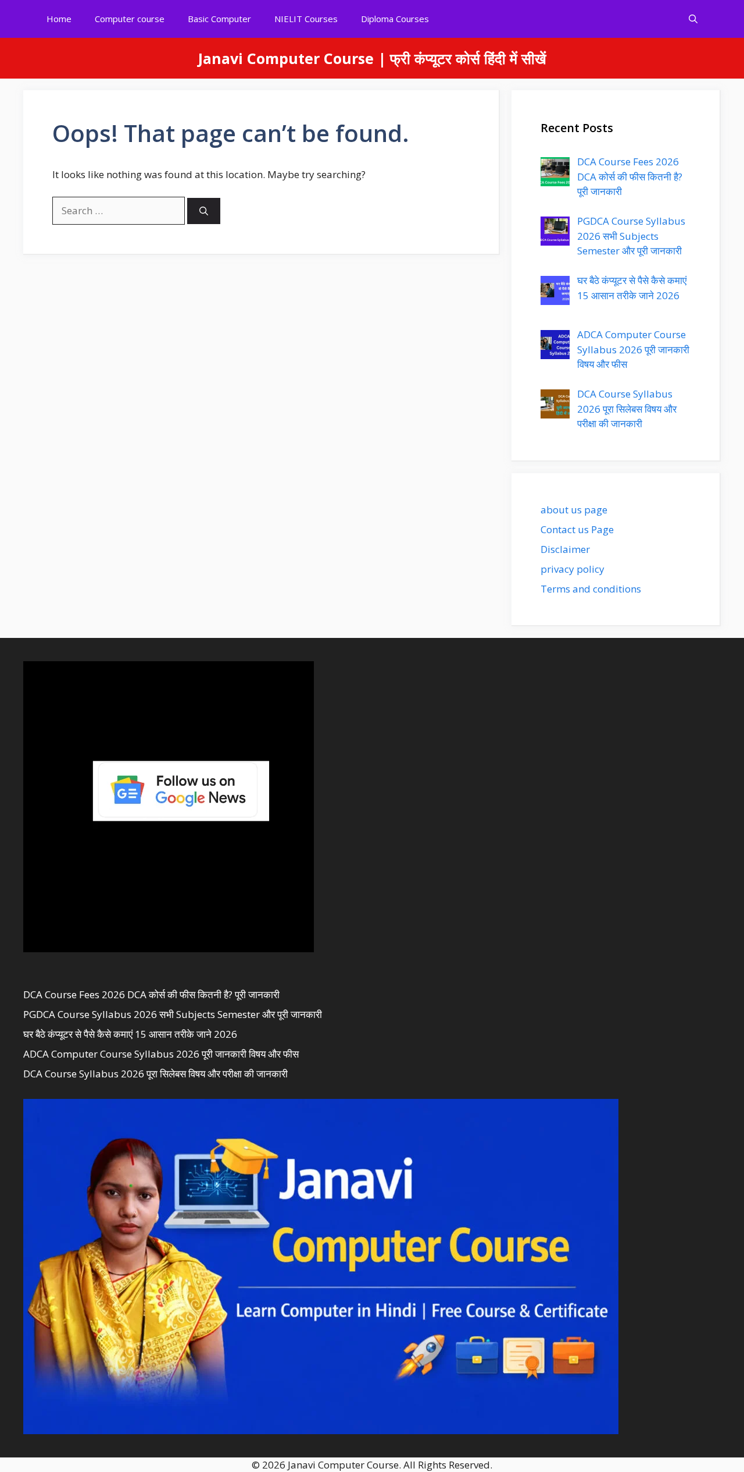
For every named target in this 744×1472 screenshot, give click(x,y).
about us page (574, 509)
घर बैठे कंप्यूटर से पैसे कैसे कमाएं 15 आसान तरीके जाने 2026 (130, 1034)
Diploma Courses (395, 18)
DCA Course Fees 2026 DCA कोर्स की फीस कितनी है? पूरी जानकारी (151, 994)
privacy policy (572, 569)
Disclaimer (565, 549)
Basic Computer (219, 18)
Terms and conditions (591, 588)
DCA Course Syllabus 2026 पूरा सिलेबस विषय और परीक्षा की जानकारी (155, 1073)
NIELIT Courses (306, 18)
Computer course (129, 18)
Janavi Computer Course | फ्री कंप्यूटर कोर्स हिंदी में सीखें (372, 58)
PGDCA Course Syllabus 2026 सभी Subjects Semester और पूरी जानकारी (172, 1014)
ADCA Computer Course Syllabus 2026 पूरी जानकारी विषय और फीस (161, 1053)
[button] (693, 19)
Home (58, 18)
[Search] (203, 211)
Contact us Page (577, 529)
